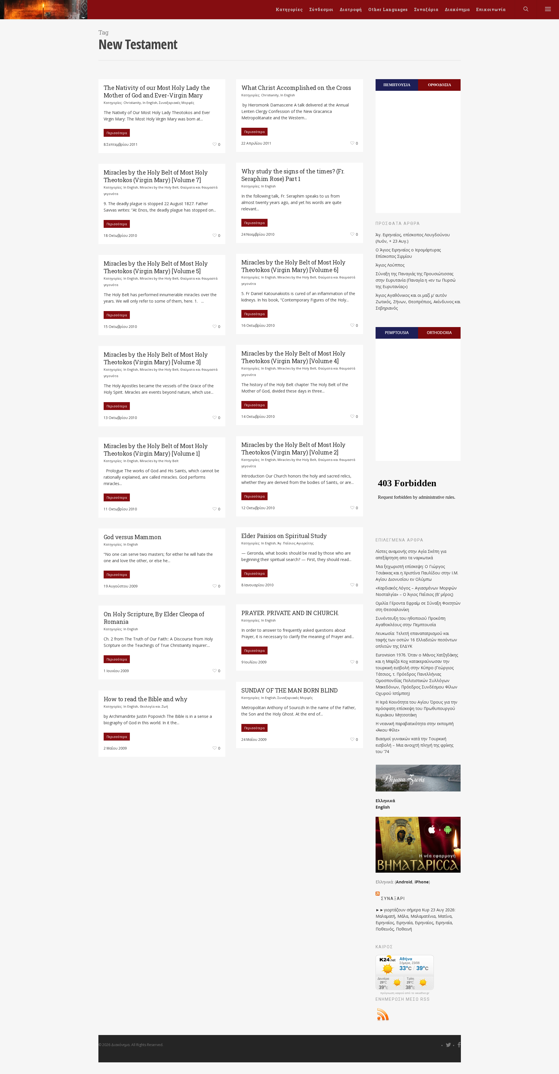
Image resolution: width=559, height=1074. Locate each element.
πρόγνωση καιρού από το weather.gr (404, 993)
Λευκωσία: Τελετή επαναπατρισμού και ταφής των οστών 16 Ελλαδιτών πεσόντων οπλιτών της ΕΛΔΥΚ (416, 640)
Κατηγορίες (289, 9)
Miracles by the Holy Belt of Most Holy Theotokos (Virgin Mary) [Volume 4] (293, 357)
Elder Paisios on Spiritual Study (284, 535)
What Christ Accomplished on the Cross (296, 87)
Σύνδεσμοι (321, 9)
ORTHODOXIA (439, 332)
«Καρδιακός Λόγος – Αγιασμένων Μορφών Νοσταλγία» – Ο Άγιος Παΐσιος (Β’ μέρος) (416, 591)
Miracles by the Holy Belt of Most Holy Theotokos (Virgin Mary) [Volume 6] (293, 266)
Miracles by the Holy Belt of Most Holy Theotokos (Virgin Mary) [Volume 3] (156, 358)
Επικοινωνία (491, 9)
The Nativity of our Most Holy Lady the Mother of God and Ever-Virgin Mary (157, 91)
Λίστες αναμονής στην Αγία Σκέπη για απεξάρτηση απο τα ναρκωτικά (411, 554)
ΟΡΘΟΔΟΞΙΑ (439, 84)
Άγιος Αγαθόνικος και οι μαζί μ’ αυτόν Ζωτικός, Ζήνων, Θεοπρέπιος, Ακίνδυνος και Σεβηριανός (418, 301)
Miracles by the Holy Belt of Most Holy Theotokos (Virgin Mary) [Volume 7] (156, 176)
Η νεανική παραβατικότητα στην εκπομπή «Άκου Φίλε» (415, 727)
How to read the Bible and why (145, 699)
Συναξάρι (393, 898)
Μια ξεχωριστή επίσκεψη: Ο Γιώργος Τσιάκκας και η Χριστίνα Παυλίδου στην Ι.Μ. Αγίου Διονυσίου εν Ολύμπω (417, 573)
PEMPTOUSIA (397, 332)
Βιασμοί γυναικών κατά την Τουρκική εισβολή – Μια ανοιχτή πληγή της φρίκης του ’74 (414, 745)
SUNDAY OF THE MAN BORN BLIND (289, 690)
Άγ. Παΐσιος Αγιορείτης (295, 543)
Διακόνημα (457, 9)
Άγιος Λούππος (390, 265)
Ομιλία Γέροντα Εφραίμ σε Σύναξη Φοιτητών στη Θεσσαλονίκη (418, 606)
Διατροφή (351, 9)
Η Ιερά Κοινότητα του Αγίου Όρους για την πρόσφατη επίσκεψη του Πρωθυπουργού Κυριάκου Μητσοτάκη (416, 708)
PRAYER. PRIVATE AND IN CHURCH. (290, 613)
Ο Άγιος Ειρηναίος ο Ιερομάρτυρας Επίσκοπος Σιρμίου (408, 253)
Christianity (132, 102)
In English (150, 102)
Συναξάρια (426, 9)
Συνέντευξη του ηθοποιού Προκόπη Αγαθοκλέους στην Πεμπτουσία (410, 621)
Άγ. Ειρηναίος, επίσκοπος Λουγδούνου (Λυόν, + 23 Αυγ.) (413, 238)
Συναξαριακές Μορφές (176, 102)
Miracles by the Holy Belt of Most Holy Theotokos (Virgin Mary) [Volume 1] (156, 449)
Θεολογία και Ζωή (154, 706)
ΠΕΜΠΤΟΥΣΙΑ (396, 84)
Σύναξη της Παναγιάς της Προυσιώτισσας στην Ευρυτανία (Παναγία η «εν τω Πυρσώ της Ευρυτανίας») (416, 280)
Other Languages (388, 9)
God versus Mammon (133, 537)
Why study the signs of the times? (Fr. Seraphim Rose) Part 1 (292, 174)
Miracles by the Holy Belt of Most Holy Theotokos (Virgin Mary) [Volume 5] (156, 267)
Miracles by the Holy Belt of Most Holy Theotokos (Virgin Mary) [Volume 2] (293, 448)
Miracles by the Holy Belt (159, 187)
